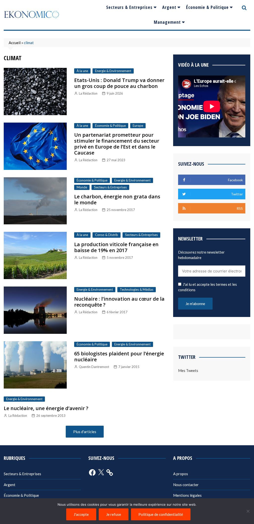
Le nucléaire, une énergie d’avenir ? (46, 408)
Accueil (15, 42)
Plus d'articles (84, 431)
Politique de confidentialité (160, 514)
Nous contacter (186, 484)
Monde (82, 187)
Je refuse (113, 514)
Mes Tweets (188, 370)
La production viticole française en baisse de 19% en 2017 (116, 247)
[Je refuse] (247, 511)
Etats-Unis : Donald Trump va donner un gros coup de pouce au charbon (119, 83)
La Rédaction (88, 93)
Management (167, 22)
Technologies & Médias (136, 289)
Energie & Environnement (113, 71)
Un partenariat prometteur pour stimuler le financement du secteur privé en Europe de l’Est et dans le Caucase (116, 143)
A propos (180, 474)
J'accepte (81, 514)
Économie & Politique (207, 7)
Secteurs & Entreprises (129, 7)
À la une (82, 71)
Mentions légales (187, 495)
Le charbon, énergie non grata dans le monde (117, 199)
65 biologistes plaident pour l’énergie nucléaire (119, 356)
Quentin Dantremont (94, 367)
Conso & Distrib (106, 235)
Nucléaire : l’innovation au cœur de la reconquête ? (119, 301)
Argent (169, 7)
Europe (138, 126)
